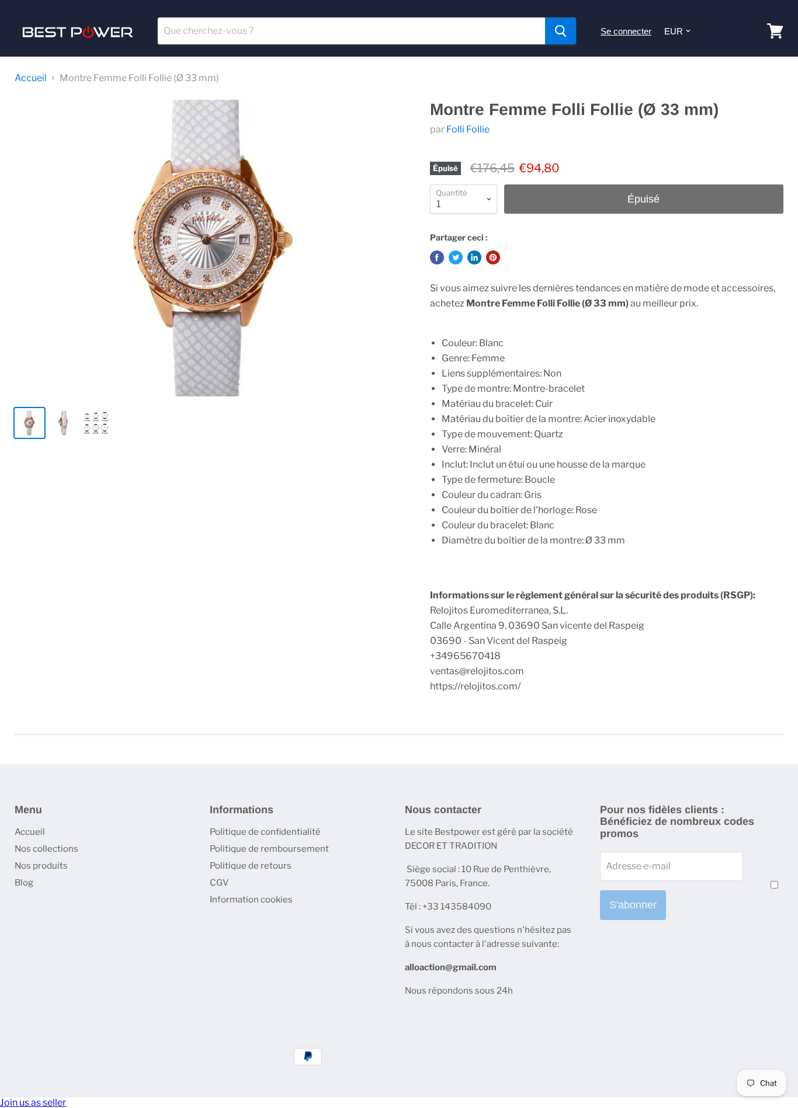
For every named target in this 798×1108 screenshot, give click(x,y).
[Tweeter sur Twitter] (456, 257)
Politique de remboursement (269, 849)
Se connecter (626, 31)
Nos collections (46, 849)
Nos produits (41, 865)
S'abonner (633, 905)
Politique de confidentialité (265, 832)
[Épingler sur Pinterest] (493, 257)
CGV (219, 882)
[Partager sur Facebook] (437, 257)
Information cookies (251, 899)
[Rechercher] (560, 31)
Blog (24, 882)
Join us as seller (33, 1102)
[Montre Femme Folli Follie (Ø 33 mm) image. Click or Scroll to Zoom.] (213, 248)
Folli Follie (468, 129)
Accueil (31, 78)
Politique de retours (251, 865)
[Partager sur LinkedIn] (474, 257)
